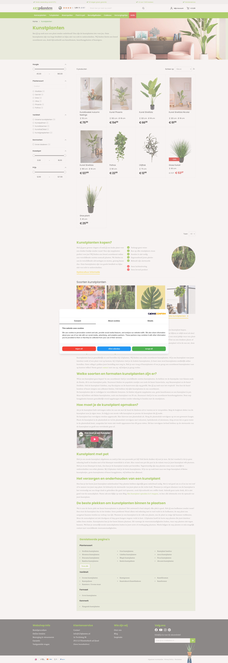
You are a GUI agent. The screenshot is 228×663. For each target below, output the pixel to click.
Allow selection (114, 349)
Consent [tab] (77, 321)
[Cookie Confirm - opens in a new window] (157, 313)
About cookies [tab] (114, 321)
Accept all (149, 349)
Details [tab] (150, 321)
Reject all (79, 349)
